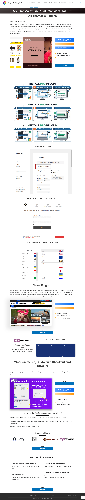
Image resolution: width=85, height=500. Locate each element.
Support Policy (72, 495)
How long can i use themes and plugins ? (56, 463)
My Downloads (48, 2)
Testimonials (33, 495)
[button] (11, 58)
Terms (52, 495)
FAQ (13, 495)
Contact (63, 2)
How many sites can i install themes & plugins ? (25, 463)
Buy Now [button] (65, 65)
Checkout (70, 2)
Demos (39, 2)
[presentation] (35, 3)
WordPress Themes (15, 2)
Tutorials (57, 2)
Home (28, 2)
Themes (33, 2)
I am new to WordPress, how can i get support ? (57, 472)
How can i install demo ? (19, 474)
